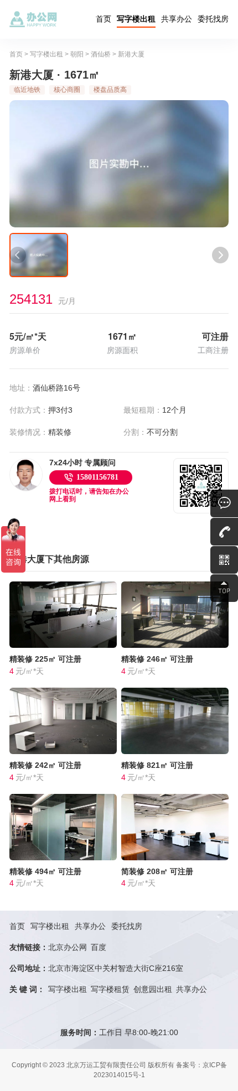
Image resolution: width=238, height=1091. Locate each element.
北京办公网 (67, 947)
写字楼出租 (136, 18)
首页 (103, 18)
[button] (17, 255)
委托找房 (213, 18)
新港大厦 (131, 54)
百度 (98, 947)
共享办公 (176, 18)
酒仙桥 (101, 54)
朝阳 (77, 54)
